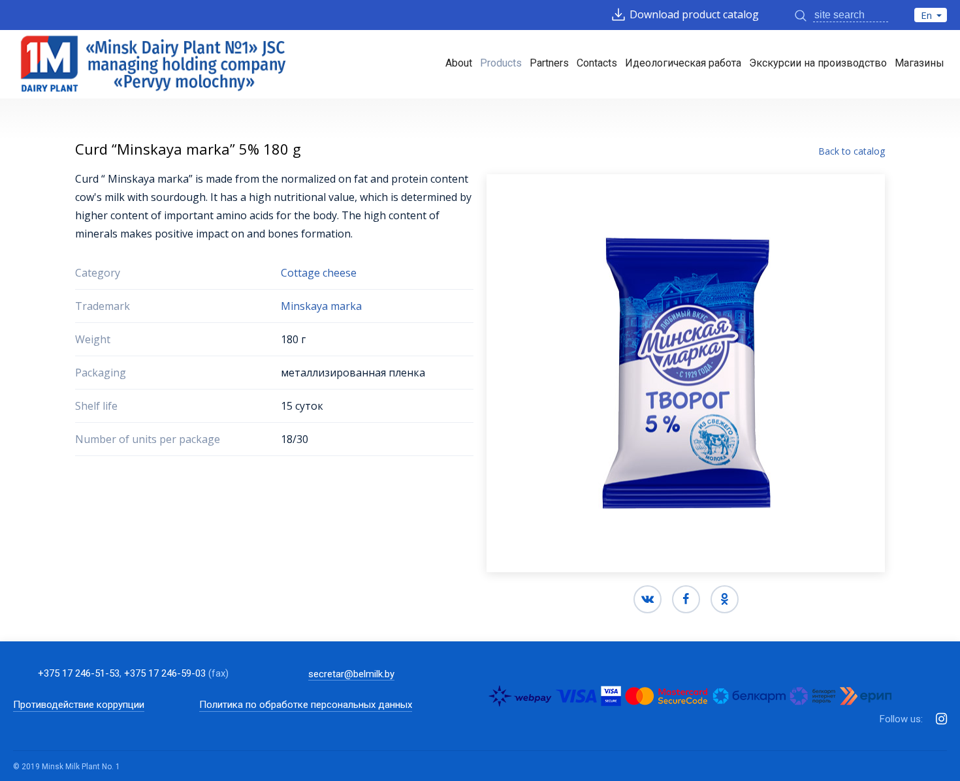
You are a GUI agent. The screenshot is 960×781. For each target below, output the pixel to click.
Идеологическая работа (683, 63)
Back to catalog (851, 151)
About (458, 63)
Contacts (597, 63)
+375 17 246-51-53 (79, 673)
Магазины (919, 63)
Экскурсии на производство (818, 63)
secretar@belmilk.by (351, 674)
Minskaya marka (321, 306)
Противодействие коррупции (78, 705)
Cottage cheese (319, 273)
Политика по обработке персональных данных (305, 705)
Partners (549, 63)
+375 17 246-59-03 (165, 673)
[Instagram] (941, 719)
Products (501, 63)
